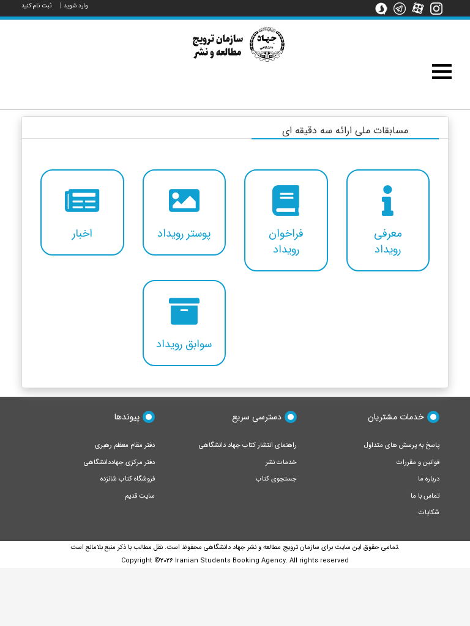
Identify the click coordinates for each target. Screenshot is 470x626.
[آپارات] (421, 8)
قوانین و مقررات (418, 462)
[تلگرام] (403, 8)
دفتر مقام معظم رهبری (125, 445)
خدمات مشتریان (396, 417)
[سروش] (384, 8)
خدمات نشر (281, 462)
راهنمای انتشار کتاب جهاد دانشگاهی (248, 445)
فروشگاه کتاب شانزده (127, 479)
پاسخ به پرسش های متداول (401, 445)
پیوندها (127, 417)
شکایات (429, 512)
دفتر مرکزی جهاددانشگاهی (119, 462)
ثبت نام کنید (36, 5)
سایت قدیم (140, 496)
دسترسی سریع (257, 417)
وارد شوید (76, 5)
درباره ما (428, 479)
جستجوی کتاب (276, 479)
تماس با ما (425, 496)
